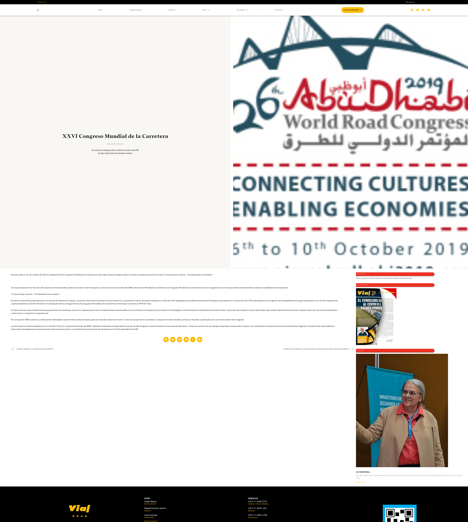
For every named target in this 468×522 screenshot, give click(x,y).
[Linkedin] (77, 516)
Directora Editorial (150, 504)
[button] (166, 339)
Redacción (147, 511)
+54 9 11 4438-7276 (257, 501)
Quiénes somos (135, 10)
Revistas (171, 10)
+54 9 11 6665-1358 (257, 515)
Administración (149, 517)
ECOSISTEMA (363, 472)
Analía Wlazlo (150, 501)
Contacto (278, 10)
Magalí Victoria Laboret (155, 508)
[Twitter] (82, 516)
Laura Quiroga (150, 515)
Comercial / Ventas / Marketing (258, 504)
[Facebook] (73, 516)
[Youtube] (86, 516)
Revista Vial (42, 2)
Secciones (241, 10)
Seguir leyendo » (361, 482)
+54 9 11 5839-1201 (257, 508)
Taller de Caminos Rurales (351, 10)
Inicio (100, 10)
